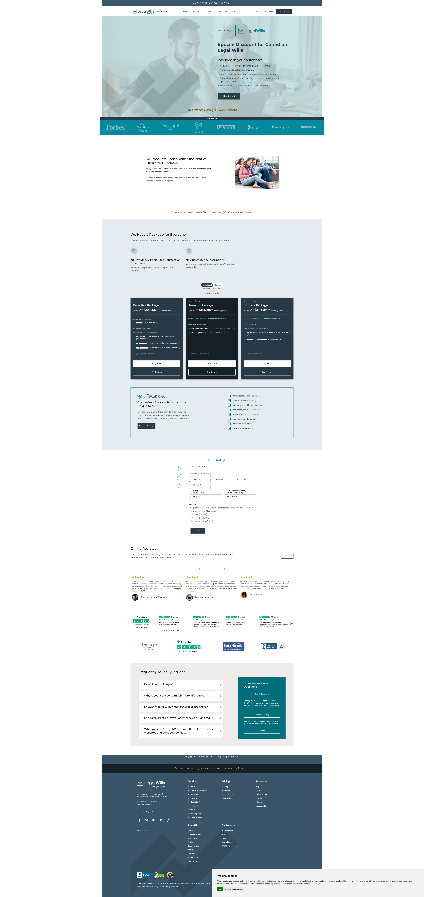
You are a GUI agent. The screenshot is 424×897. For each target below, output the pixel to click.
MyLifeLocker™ (194, 802)
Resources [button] (222, 11)
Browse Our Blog (262, 715)
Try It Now (157, 372)
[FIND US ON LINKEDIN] (161, 820)
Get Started (284, 11)
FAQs (258, 790)
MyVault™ (192, 810)
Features (259, 798)
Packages (226, 790)
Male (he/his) (200, 515)
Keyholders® (227, 842)
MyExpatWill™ (194, 798)
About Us (193, 825)
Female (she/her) (202, 518)
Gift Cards (226, 798)
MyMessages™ (194, 814)
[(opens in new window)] (159, 875)
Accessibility (261, 806)
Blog (257, 787)
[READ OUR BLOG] (168, 820)
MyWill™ (191, 787)
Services (193, 781)
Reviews (191, 842)
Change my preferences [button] (234, 889)
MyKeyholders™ (195, 818)
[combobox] (206, 493)
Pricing (226, 781)
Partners (191, 854)
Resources (261, 781)
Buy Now (156, 363)
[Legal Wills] (150, 11)
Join (223, 834)
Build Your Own (228, 794)
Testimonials (193, 846)
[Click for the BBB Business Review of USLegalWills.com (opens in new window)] (273, 647)
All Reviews (287, 556)
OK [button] (220, 889)
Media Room (193, 858)
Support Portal (228, 830)
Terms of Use (261, 794)
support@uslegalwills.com (147, 812)
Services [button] (196, 11)
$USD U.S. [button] (261, 11)
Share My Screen (229, 846)
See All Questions (262, 694)
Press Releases (194, 834)
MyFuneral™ (193, 806)
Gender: (194, 505)
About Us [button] (236, 11)
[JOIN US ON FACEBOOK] (139, 820)
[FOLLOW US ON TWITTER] (147, 820)
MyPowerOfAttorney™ (197, 790)
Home (186, 11)
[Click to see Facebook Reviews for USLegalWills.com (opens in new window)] (234, 647)
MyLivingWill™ (194, 794)
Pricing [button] (209, 11)
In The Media (193, 838)
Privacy (259, 802)
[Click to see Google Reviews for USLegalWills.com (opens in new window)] (149, 647)
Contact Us (261, 731)
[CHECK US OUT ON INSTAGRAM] (154, 820)
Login (271, 11)
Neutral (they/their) (203, 522)
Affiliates (192, 850)
